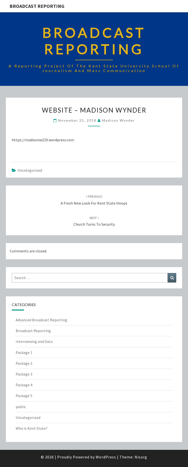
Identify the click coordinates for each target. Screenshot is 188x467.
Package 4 (24, 384)
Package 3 (24, 374)
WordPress (106, 456)
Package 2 (24, 363)
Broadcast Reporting (37, 6)
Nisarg (141, 456)
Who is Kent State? (31, 428)
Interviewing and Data (34, 341)
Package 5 (24, 395)
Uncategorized (29, 170)
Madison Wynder (118, 120)
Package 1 (24, 352)
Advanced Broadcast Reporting (41, 319)
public (21, 406)
